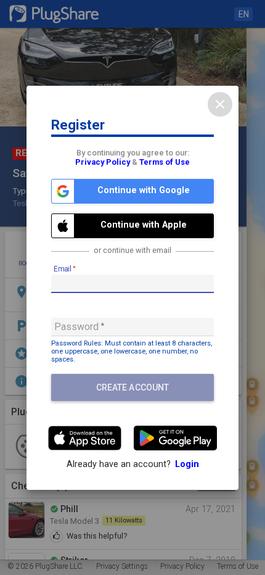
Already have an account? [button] (133, 464)
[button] (132, 191)
